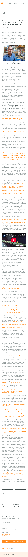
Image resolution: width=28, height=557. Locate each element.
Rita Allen (9, 549)
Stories (5, 16)
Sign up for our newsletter (14, 541)
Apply (9, 3)
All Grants (15, 509)
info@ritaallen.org (6, 534)
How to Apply (16, 511)
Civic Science (16, 506)
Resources (4, 509)
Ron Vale (19, 31)
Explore (23, 3)
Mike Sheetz (6, 250)
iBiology (16, 105)
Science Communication (18, 481)
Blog (3, 511)
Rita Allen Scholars (16, 479)
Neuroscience (6, 479)
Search (16, 3)
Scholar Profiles (6, 481)
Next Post (23, 491)
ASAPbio (8, 108)
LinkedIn (5, 535)
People (3, 506)
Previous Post (6, 492)
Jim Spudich (22, 249)
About (3, 504)
